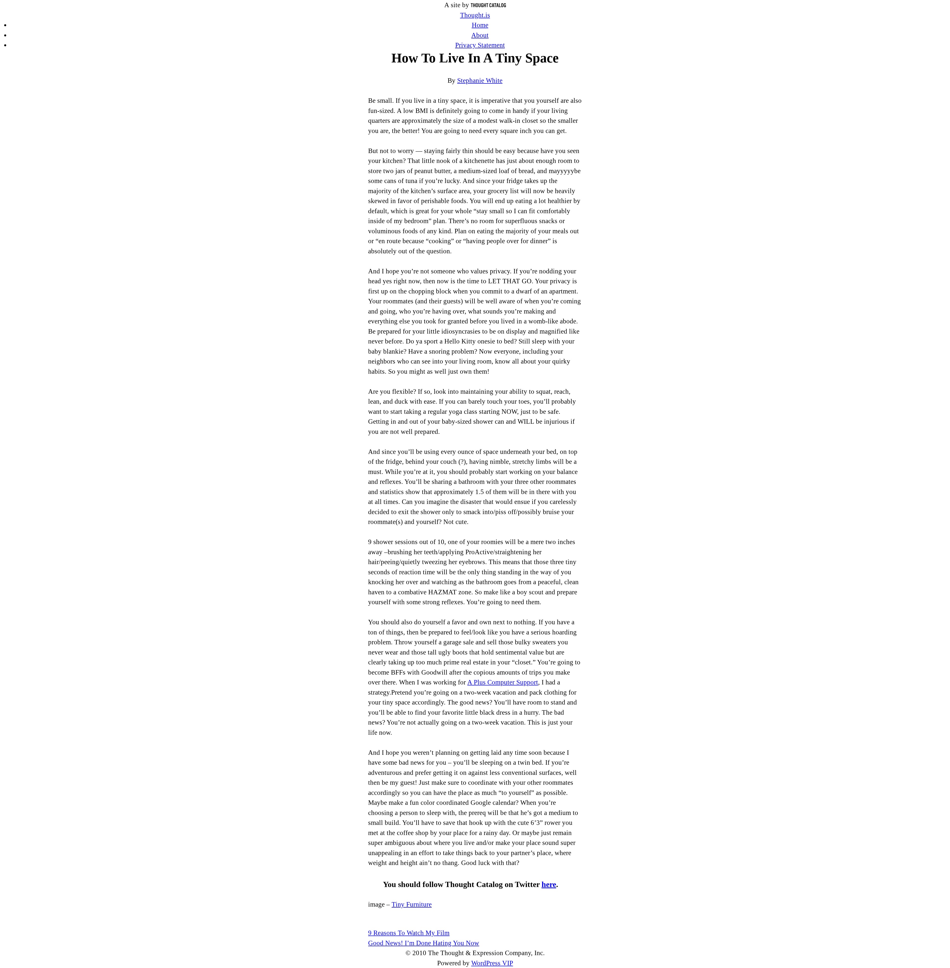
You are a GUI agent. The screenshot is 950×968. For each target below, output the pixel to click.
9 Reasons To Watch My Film (409, 933)
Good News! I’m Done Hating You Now (423, 943)
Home (480, 25)
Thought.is (475, 15)
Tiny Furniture (412, 904)
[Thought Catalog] (488, 5)
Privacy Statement (480, 45)
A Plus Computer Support (502, 682)
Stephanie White (479, 80)
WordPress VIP (492, 963)
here (549, 884)
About (480, 35)
